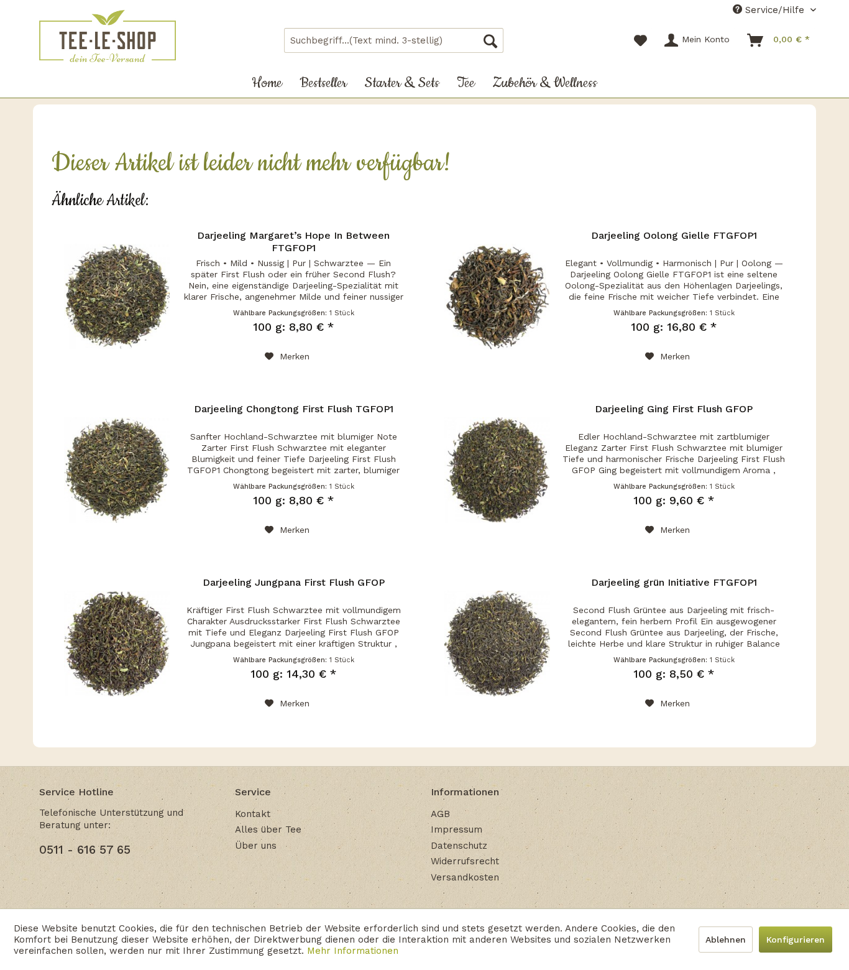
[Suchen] (490, 40)
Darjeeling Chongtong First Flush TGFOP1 (293, 409)
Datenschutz (459, 845)
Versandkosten (465, 877)
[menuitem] (393, 40)
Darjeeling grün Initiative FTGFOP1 (674, 582)
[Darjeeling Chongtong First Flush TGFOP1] (117, 470)
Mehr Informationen (352, 950)
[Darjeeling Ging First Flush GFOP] (497, 470)
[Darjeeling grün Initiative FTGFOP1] (497, 643)
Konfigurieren (795, 940)
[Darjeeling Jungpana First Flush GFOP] (117, 643)
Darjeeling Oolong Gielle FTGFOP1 (674, 235)
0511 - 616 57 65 (85, 850)
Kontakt (252, 814)
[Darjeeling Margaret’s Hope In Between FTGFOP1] (117, 296)
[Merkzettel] (640, 40)
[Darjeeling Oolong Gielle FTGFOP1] (497, 296)
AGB (440, 814)
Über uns (256, 845)
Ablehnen (725, 940)
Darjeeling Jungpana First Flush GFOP (294, 582)
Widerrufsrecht (465, 861)
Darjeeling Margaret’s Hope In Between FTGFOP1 (293, 241)
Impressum (456, 829)
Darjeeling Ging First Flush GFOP (674, 409)
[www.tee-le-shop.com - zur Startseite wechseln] (107, 36)
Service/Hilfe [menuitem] (774, 10)
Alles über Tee (268, 829)
